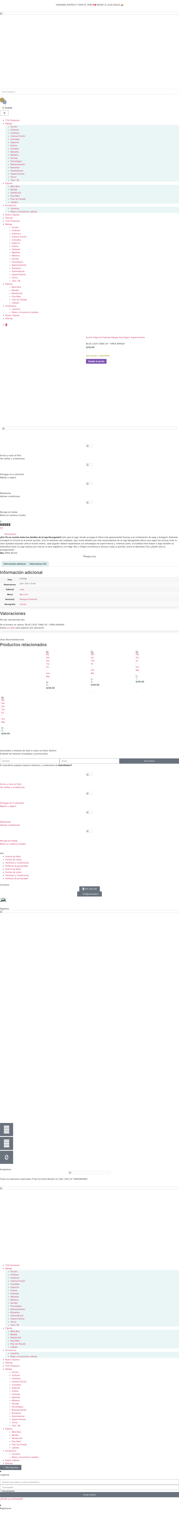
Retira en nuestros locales (13, 844)
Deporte (14, 142)
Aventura (14, 133)
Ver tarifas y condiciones (12, 787)
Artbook (14, 129)
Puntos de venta (13, 859)
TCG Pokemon (12, 120)
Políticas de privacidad (16, 866)
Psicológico (16, 161)
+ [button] (47, 686)
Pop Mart (15, 195)
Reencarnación (17, 164)
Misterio (14, 155)
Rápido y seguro (8, 806)
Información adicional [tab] (15, 563)
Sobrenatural (16, 170)
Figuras (8, 183)
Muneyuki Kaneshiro (28, 599)
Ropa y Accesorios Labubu (23, 211)
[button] (1, 528)
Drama (13, 145)
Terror (13, 177)
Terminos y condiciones (17, 862)
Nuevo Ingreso (12, 214)
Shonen (23, 604)
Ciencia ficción (17, 136)
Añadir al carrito (96, 361)
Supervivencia (17, 173)
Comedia (14, 139)
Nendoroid (15, 192)
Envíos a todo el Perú (10, 784)
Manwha (14, 151)
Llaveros (14, 208)
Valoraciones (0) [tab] (38, 563)
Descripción (10, 534)
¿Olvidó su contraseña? (11, 1499)
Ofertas (9, 217)
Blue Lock (24, 594)
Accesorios (10, 205)
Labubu (14, 202)
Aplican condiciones (10, 825)
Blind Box (15, 186)
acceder (11, 627)
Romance (15, 167)
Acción (13, 126)
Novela (13, 158)
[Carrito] (4, 113)
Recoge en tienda (8, 840)
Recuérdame (8, 1491)
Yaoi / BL (14, 180)
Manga (8, 123)
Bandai (13, 189)
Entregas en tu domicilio (12, 803)
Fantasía (14, 148)
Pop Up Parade (18, 199)
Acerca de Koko (13, 856)
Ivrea (22, 589)
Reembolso (5, 822)
